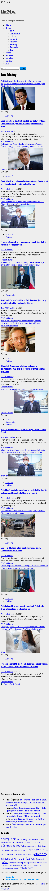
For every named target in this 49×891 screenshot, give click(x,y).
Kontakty (9, 877)
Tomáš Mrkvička (8, 308)
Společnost (9, 61)
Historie (13, 36)
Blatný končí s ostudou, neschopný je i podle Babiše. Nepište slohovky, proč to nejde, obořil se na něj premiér (24, 491)
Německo (31, 855)
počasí (4, 862)
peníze (25, 858)
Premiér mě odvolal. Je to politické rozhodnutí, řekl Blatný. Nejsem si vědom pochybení (22, 202)
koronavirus (35, 850)
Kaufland (23, 850)
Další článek (15, 684)
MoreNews (40, 884)
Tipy (11, 50)
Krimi (7, 63)
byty (29, 839)
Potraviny (13, 41)
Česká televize (25, 867)
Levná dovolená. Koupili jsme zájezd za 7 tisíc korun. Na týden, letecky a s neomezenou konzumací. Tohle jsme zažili (26, 802)
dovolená (35, 842)
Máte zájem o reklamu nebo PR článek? (23, 879)
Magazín (8, 28)
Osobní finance (15, 33)
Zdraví (12, 30)
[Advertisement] (18, 702)
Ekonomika (9, 55)
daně (28, 842)
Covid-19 (22, 842)
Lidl (46, 850)
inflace (32, 846)
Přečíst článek (7, 141)
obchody (40, 854)
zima (11, 868)
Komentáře (9, 58)
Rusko (15, 865)
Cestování (13, 39)
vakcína (38, 865)
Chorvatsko (12, 842)
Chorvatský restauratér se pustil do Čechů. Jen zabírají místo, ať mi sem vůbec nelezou (25, 820)
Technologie (14, 44)
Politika (8, 52)
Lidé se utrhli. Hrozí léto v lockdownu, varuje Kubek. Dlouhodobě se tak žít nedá (23, 511)
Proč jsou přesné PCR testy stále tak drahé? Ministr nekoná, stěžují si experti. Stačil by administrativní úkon (24, 665)
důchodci (6, 846)
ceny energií (36, 839)
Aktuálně (8, 25)
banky (23, 839)
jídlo (19, 850)
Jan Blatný (39, 846)
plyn (44, 859)
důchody (17, 845)
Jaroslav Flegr (12, 850)
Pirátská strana (36, 859)
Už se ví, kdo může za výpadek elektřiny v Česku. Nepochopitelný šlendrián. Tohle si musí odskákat (25, 809)
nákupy (25, 855)
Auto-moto (14, 47)
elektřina (26, 846)
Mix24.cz (8, 11)
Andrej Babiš (8, 839)
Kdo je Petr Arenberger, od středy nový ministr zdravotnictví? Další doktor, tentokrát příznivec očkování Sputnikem (21, 323)
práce (30, 862)
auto (18, 839)
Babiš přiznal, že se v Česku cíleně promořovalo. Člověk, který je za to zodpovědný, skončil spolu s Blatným (24, 182)
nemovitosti (18, 855)
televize (30, 865)
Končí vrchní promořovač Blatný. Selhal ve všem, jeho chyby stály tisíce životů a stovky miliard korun (23, 263)
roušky (10, 865)
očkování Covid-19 (10, 858)
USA (34, 865)
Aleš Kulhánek (7, 131)
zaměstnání (5, 868)
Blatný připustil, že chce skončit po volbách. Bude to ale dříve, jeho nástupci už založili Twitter (24, 567)
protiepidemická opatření (18, 862)
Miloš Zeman (7, 854)
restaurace (37, 862)
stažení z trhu (22, 865)
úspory (15, 868)
